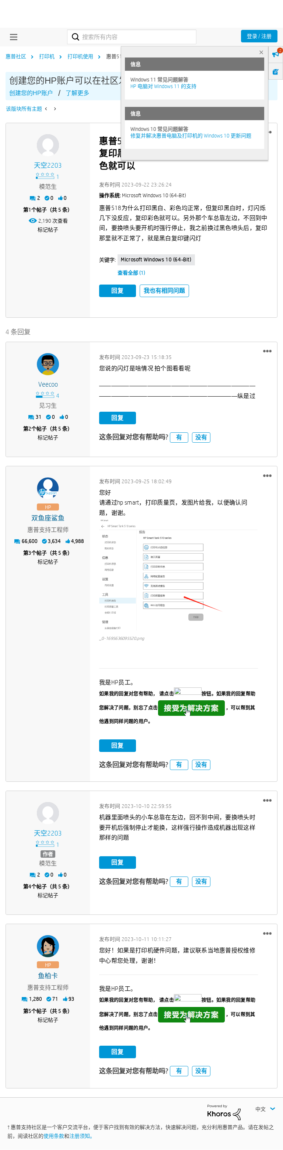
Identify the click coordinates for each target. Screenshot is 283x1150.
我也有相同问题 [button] (164, 291)
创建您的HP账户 (31, 93)
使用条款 (53, 1136)
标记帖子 (48, 229)
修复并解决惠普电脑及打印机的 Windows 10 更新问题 (190, 135)
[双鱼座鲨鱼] (48, 488)
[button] (267, 351)
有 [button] (179, 437)
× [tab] (261, 52)
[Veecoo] (48, 364)
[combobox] (131, 36)
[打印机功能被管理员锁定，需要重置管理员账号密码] (54, 109)
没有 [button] (201, 437)
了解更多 (77, 93)
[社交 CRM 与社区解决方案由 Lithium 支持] (224, 1112)
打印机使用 (80, 56)
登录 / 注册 (259, 36)
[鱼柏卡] (48, 946)
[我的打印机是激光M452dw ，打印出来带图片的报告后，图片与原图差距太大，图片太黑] (47, 109)
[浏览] (12, 37)
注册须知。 (82, 1136)
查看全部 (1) (131, 272)
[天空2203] (48, 145)
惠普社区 (16, 56)
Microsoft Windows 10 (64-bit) (156, 259)
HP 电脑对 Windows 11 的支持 (163, 86)
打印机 (47, 56)
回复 (117, 291)
